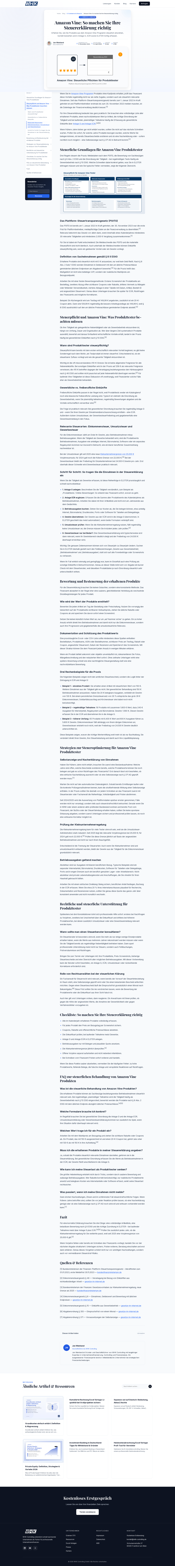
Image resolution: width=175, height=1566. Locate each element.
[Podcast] (35, 1548)
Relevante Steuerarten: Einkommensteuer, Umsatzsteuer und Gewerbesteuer (38, 125)
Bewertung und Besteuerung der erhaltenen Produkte (38, 139)
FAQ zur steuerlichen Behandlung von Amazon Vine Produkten (38, 164)
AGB (97, 1543)
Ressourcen (70, 1539)
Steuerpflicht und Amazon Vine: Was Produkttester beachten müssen (38, 106)
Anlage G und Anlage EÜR (84, 124)
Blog (124, 4)
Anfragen (144, 4)
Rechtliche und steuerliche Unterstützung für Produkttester (37, 151)
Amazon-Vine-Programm (82, 93)
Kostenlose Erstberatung (135, 1535)
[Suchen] (150, 1386)
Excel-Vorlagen (71, 1543)
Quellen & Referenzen (34, 173)
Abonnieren (38, 196)
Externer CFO (70, 1535)
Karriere (133, 4)
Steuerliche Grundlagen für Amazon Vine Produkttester (38, 99)
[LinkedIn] (25, 1548)
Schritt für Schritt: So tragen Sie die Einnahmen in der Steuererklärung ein (39, 132)
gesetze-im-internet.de (95, 1281)
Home (59, 13)
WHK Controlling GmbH (82, 1561)
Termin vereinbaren (87, 1512)
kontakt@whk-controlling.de (136, 1539)
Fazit (28, 169)
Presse (68, 1547)
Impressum (100, 1535)
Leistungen (107, 4)
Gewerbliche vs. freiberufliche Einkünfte (37, 118)
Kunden (117, 4)
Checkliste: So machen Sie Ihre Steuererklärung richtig (37, 158)
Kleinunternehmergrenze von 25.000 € (117, 454)
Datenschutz (100, 1539)
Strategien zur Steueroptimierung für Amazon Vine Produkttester (38, 145)
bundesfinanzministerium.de (109, 1272)
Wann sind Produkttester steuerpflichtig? (35, 113)
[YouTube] (30, 1548)
